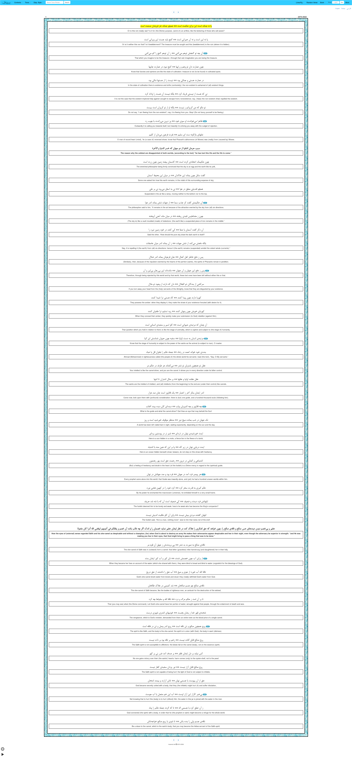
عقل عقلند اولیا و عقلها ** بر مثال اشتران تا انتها (176, 379)
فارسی (349, 9)
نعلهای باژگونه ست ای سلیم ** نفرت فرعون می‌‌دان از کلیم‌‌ (176, 134)
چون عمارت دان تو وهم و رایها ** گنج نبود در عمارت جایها (176, 67)
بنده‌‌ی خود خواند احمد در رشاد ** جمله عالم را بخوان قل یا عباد (176, 352)
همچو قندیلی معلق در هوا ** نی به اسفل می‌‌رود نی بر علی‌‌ (176, 189)
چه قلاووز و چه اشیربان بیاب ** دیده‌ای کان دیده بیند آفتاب (174, 406)
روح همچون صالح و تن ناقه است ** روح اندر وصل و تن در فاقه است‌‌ (173, 626)
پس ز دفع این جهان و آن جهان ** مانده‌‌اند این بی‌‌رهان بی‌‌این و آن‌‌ (174, 270)
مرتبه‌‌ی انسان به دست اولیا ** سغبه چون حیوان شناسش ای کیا (173, 338)
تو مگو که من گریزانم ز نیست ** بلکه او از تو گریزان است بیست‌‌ (176, 107)
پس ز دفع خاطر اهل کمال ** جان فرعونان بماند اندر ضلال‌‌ (176, 257)
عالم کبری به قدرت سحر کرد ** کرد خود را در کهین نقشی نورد (176, 488)
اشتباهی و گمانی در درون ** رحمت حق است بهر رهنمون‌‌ (176, 460)
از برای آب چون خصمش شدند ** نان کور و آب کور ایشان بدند (174, 558)
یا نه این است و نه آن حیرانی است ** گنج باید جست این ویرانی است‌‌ (176, 39)
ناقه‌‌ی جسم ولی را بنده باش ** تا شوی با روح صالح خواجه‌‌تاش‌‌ (176, 721)
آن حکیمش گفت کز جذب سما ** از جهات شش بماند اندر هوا (174, 202)
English (338, 8)
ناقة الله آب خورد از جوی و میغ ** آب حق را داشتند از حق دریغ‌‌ (176, 572)
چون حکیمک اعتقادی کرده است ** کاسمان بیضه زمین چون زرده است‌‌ (176, 162)
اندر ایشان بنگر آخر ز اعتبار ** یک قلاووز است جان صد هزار (176, 393)
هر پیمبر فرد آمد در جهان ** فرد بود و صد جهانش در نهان (174, 474)
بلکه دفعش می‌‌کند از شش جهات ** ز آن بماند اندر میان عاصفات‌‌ (176, 243)
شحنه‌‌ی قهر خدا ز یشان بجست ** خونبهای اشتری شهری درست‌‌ (176, 612)
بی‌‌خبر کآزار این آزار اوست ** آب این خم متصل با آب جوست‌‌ (173, 694)
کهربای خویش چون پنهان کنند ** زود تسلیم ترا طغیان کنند (176, 311)
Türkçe (343, 8)
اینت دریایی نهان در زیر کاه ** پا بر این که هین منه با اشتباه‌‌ (176, 447)
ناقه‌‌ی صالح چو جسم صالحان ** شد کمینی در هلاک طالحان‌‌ (176, 585)
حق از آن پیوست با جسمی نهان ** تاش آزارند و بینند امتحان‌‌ (176, 680)
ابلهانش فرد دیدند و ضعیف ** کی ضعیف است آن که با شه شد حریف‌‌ (176, 501)
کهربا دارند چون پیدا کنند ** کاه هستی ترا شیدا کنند (176, 297)
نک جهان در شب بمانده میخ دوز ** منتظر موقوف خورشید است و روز (176, 420)
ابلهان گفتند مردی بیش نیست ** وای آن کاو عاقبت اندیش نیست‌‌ (176, 515)
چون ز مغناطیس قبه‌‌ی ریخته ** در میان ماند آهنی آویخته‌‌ (176, 216)
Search (67, 2)
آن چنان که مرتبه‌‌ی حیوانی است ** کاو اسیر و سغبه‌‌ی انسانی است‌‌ (176, 325)
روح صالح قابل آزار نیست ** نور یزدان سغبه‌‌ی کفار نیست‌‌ (176, 667)
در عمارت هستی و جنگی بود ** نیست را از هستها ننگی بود (176, 80)
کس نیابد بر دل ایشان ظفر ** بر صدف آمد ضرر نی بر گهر (176, 653)
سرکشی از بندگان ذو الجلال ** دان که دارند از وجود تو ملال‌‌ (176, 284)
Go (342, 2)
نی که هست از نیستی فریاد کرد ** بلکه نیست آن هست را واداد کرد (176, 94)
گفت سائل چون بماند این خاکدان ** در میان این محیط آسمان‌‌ (176, 175)
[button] (18, 2)
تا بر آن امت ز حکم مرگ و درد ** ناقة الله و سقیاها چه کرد (176, 599)
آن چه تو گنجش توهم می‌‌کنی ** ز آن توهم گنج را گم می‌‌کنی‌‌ (174, 53)
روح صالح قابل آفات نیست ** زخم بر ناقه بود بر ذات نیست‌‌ (176, 640)
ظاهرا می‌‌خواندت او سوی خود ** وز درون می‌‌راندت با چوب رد (173, 121)
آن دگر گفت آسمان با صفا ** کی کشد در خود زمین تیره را (175, 230)
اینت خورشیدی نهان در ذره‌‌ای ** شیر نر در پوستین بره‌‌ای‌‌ (176, 433)
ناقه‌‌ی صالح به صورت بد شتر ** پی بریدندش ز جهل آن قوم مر (176, 545)
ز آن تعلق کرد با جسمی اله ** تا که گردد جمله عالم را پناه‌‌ (176, 708)
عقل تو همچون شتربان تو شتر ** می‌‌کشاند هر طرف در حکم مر (176, 365)
